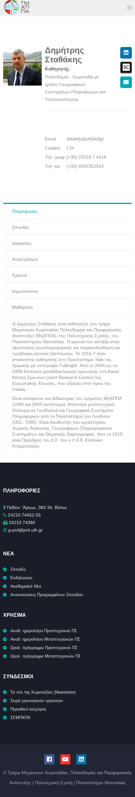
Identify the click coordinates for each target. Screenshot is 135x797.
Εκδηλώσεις (21, 577)
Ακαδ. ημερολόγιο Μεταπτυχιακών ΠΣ (45, 639)
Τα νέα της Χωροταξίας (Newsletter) (43, 692)
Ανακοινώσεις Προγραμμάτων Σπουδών (46, 594)
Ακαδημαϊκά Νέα (25, 586)
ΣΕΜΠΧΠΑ (20, 717)
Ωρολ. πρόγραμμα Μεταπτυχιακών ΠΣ (45, 656)
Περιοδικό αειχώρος (28, 709)
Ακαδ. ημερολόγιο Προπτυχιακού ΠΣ (43, 630)
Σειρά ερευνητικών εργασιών (36, 700)
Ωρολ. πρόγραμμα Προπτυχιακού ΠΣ (44, 647)
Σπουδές (18, 569)
